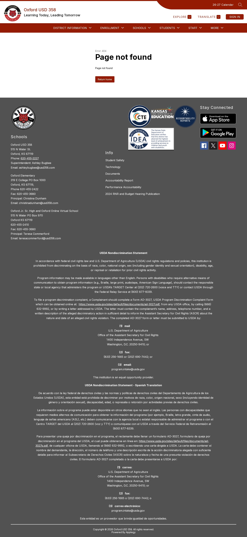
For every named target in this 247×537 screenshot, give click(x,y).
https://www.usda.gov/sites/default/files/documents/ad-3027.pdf (119, 304)
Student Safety (114, 160)
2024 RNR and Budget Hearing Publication (132, 194)
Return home (105, 79)
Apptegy (131, 532)
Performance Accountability (123, 187)
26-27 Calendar (223, 4)
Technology (112, 167)
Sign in (234, 17)
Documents (112, 173)
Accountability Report (119, 180)
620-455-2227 (30, 158)
